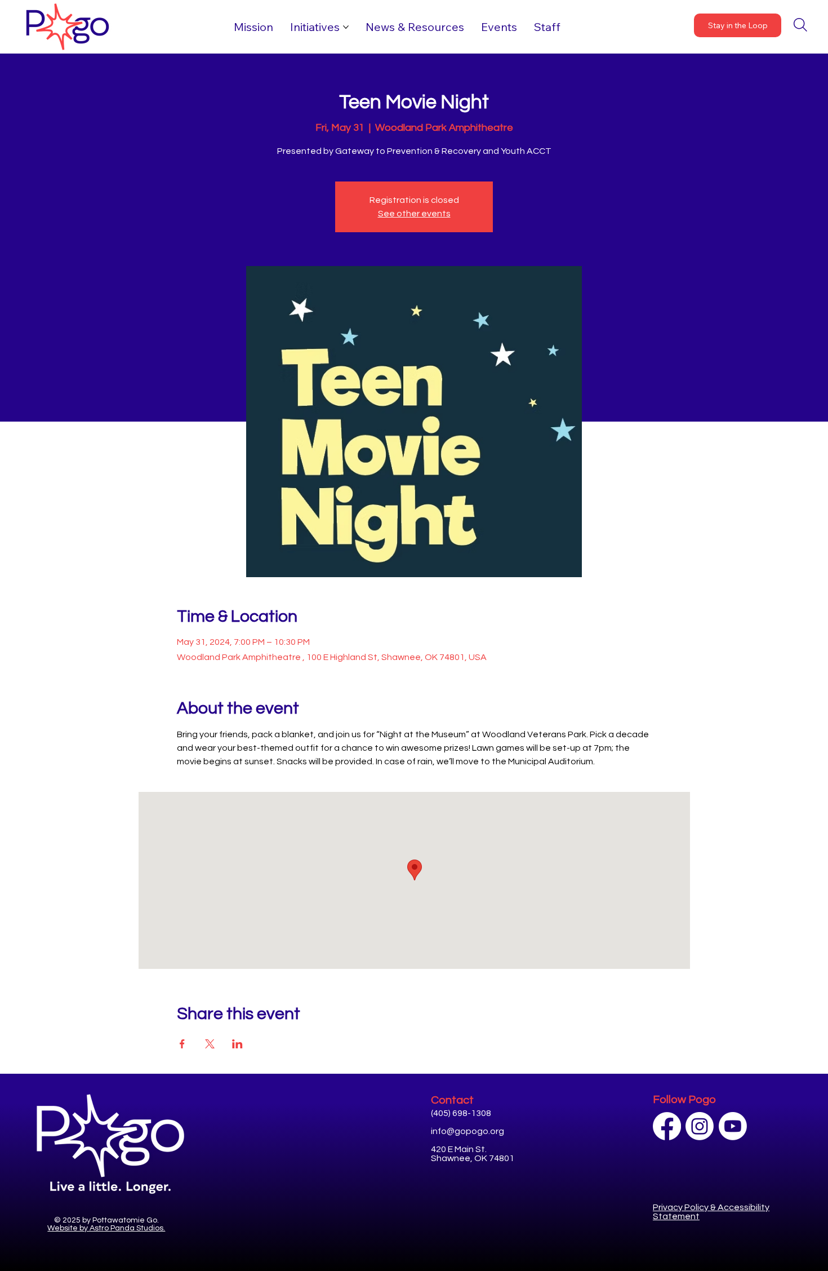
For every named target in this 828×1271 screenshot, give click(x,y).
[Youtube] (733, 1126)
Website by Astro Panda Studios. (106, 1228)
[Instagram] (699, 1126)
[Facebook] (667, 1126)
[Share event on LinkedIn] (237, 1043)
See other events (414, 213)
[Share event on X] (209, 1043)
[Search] (800, 25)
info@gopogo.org (467, 1131)
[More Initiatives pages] (346, 27)
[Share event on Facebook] (182, 1043)
